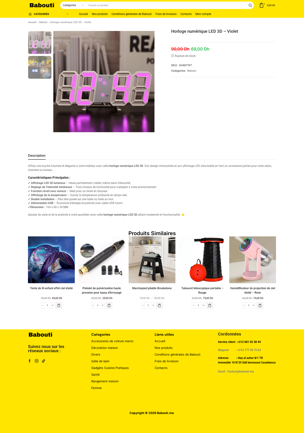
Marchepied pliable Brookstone (152, 288)
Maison (43, 22)
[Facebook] (29, 361)
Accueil (32, 22)
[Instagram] (36, 361)
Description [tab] (37, 155)
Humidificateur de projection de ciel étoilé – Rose (252, 290)
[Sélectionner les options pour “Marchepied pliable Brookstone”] (159, 305)
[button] (267, 5)
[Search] (250, 5)
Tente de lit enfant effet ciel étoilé (51, 288)
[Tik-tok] (43, 361)
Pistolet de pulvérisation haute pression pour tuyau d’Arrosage (102, 290)
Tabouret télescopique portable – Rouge (202, 290)
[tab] (37, 156)
